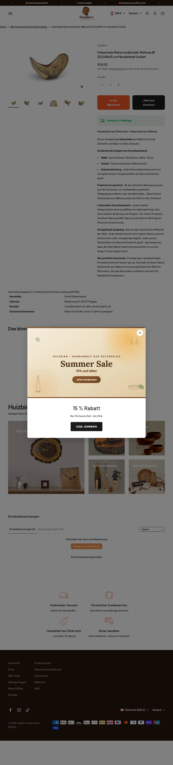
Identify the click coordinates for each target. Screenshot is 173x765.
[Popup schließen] (140, 333)
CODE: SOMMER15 (86, 426)
